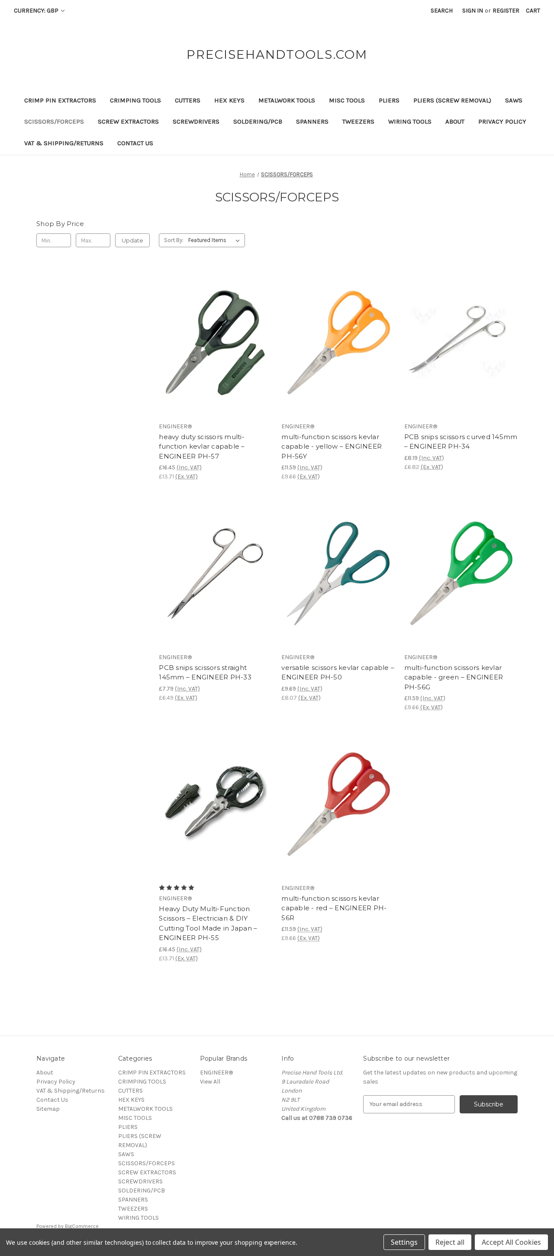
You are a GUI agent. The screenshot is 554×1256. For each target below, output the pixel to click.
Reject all (449, 1242)
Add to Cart (216, 357)
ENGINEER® (216, 1072)
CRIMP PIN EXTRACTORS (60, 100)
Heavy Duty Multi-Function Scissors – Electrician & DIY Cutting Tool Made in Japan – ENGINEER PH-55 (208, 923)
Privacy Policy (502, 121)
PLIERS (389, 100)
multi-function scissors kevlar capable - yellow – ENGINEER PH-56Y (331, 446)
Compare (213, 342)
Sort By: (174, 240)
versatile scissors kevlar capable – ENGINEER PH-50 (337, 672)
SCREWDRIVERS (196, 121)
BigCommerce (82, 1226)
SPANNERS (312, 121)
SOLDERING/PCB (257, 121)
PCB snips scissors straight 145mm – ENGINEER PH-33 (205, 672)
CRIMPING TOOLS (135, 100)
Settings (404, 1242)
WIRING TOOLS (410, 121)
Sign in (472, 10)
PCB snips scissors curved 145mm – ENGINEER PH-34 (461, 442)
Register (506, 10)
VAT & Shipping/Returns (63, 143)
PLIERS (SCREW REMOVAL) (452, 100)
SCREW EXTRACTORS (128, 121)
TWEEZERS (358, 121)
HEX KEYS (229, 100)
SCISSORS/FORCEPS (54, 121)
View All (210, 1081)
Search (442, 10)
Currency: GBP (37, 10)
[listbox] (216, 240)
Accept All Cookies (511, 1242)
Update (132, 240)
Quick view (214, 327)
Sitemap (48, 1109)
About (454, 121)
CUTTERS (187, 100)
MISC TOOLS (347, 100)
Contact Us (135, 143)
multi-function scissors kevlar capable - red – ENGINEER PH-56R (334, 908)
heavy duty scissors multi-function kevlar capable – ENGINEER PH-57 (202, 446)
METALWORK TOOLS (286, 100)
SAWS (513, 100)
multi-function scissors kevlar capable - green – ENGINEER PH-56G (453, 677)
